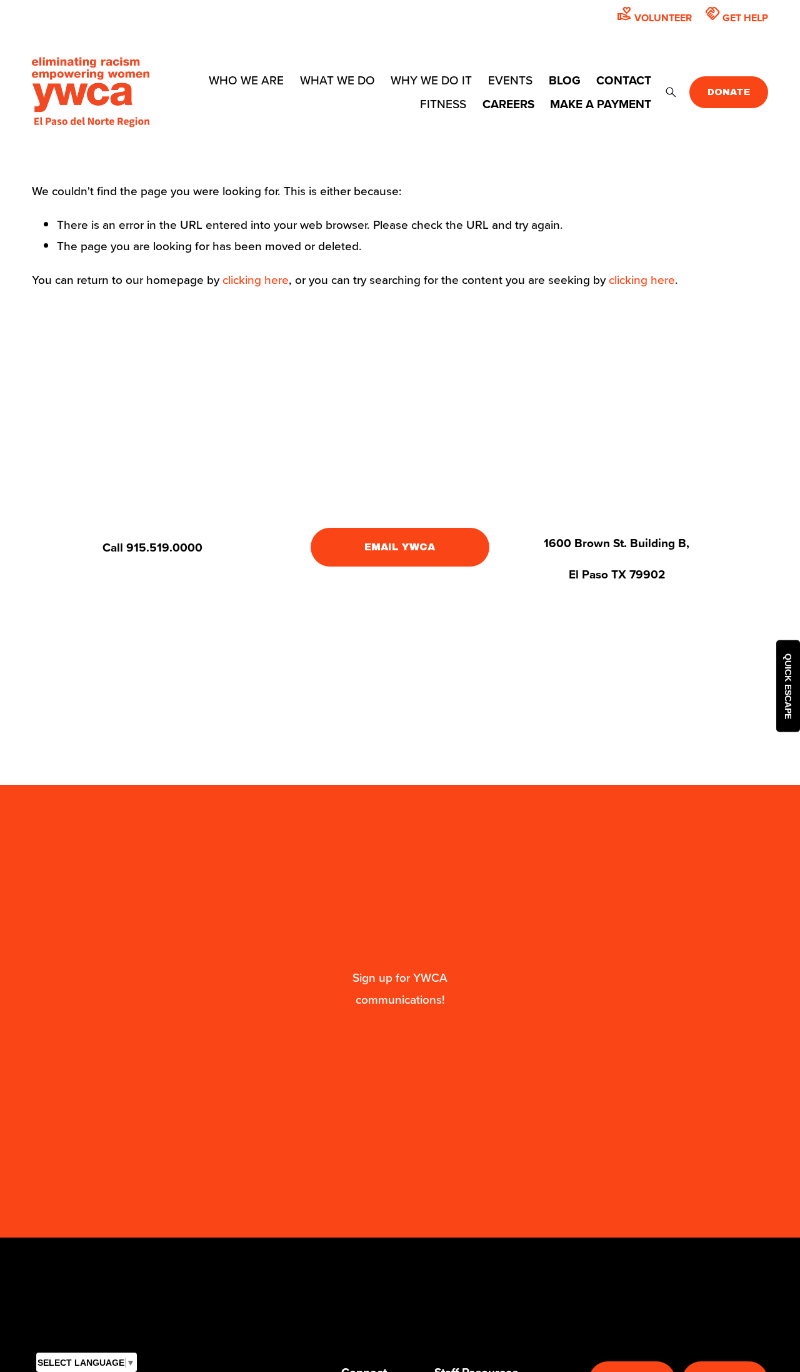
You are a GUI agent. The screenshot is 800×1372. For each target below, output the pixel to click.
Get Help (736, 15)
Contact (623, 80)
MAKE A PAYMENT (600, 104)
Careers (508, 104)
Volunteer (654, 15)
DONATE (729, 92)
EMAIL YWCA (399, 547)
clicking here (255, 279)
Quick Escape (788, 686)
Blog (565, 80)
